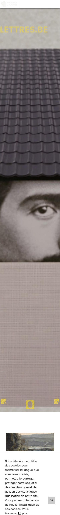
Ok (51, 500)
